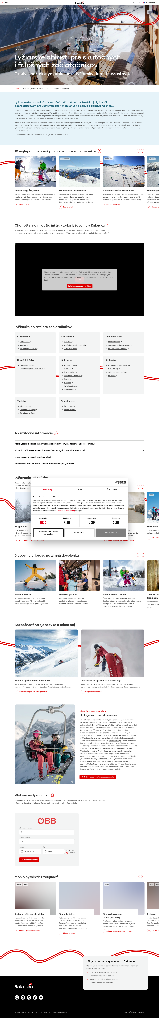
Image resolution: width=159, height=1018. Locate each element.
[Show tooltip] (156, 82)
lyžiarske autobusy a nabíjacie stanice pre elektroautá (109, 748)
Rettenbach (25, 342)
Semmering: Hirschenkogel (119, 345)
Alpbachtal (24, 406)
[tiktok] (35, 997)
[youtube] (41, 997)
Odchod (72, 853)
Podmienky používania (59, 1012)
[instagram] (17, 997)
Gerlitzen (68, 342)
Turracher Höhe (70, 348)
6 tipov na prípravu (61, 88)
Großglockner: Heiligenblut (75, 345)
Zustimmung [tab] (47, 490)
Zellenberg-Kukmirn (28, 348)
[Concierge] (139, 3)
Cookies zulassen (110, 533)
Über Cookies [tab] (112, 489)
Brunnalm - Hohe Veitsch (118, 365)
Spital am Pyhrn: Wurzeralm (31, 369)
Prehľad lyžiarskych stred (33, 88)
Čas (44, 847)
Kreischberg (113, 369)
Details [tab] (79, 489)
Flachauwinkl (69, 372)
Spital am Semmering (117, 372)
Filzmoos (67, 369)
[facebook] (23, 997)
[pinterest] (29, 997)
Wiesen (23, 345)
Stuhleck (112, 376)
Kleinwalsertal (70, 409)
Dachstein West (26, 365)
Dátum (21, 847)
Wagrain (67, 382)
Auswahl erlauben (79, 533)
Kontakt (31, 1012)
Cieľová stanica (24, 838)
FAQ (48, 88)
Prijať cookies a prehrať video (79, 286)
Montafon (91, 761)
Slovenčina (150, 3)
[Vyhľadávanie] (134, 3)
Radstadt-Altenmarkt (73, 376)
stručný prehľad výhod (100, 759)
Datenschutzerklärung (66, 510)
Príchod (71, 850)
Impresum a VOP (42, 1012)
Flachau (67, 379)
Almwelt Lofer (70, 365)
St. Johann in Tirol (27, 413)
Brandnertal (69, 406)
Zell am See (116, 735)
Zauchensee (69, 389)
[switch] (67, 522)
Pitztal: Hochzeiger (27, 409)
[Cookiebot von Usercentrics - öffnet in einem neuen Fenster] (116, 482)
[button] (150, 2)
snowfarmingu (115, 740)
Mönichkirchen (114, 342)
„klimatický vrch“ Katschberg (97, 725)
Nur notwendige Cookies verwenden (48, 533)
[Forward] (142, 151)
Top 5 (17, 88)
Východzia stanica (25, 828)
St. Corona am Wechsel (117, 348)
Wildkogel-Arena (71, 386)
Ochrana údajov (20, 1012)
